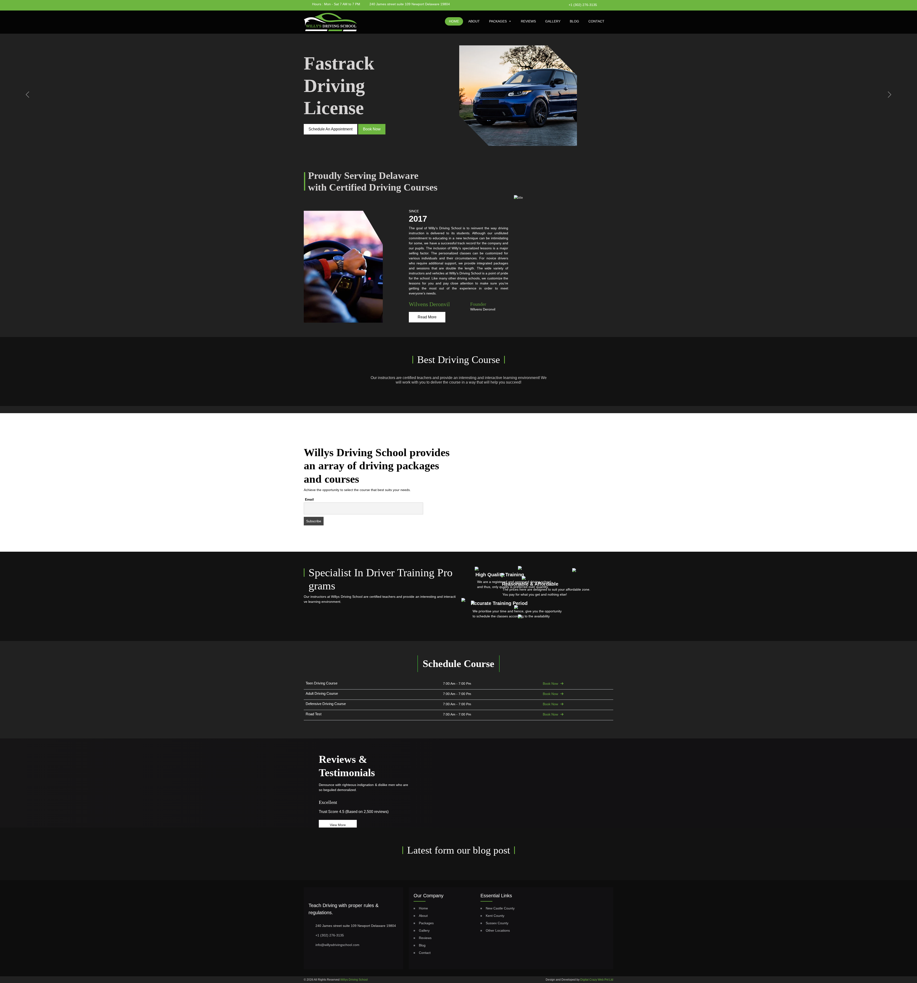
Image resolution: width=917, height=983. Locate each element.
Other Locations (498, 930)
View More (338, 825)
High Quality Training (499, 574)
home (454, 21)
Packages (498, 21)
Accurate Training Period (499, 603)
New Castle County (500, 908)
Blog (574, 21)
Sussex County (497, 923)
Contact (596, 21)
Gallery (552, 21)
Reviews (528, 21)
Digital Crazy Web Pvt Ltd (596, 979)
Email (309, 499)
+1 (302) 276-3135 (583, 5)
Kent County (495, 916)
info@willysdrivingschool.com (337, 945)
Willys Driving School (354, 979)
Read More (427, 317)
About (474, 21)
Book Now (550, 683)
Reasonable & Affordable (530, 584)
